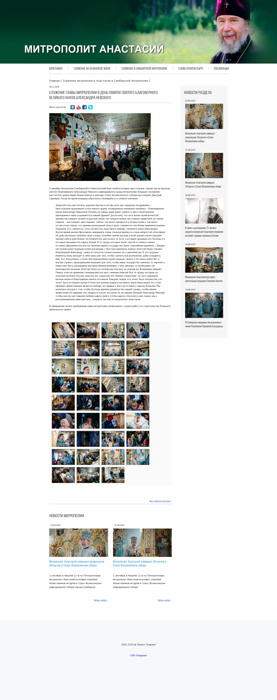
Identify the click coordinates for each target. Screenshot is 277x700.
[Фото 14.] (88, 378)
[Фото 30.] (88, 451)
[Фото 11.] (113, 360)
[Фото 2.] (88, 324)
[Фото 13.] (63, 378)
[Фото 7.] (113, 342)
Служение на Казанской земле (92, 68)
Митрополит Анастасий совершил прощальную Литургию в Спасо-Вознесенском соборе (76, 563)
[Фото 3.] (113, 324)
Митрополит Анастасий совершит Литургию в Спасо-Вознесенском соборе (140, 563)
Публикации (221, 68)
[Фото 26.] (88, 433)
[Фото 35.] (113, 469)
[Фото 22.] (88, 414)
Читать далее (100, 600)
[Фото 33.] (63, 469)
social (72, 107)
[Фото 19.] (113, 396)
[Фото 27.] (113, 433)
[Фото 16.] (137, 378)
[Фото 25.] (63, 433)
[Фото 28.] (137, 433)
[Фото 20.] (137, 396)
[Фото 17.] (63, 396)
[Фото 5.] (63, 342)
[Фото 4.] (137, 324)
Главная (54, 80)
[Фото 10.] (88, 360)
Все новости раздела (160, 501)
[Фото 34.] (88, 469)
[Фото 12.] (137, 360)
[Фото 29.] (63, 451)
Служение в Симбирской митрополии (144, 68)
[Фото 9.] (63, 360)
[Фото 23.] (113, 414)
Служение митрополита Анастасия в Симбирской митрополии (105, 80)
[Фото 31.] (113, 451)
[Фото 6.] (88, 342)
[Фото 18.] (88, 396)
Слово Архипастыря (190, 68)
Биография (56, 68)
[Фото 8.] (137, 342)
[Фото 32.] (137, 451)
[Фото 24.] (137, 414)
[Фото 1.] (63, 324)
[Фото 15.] (113, 378)
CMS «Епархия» (138, 655)
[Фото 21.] (63, 414)
